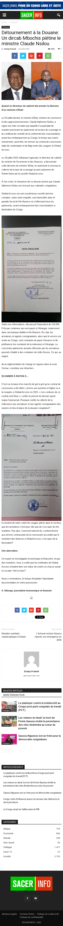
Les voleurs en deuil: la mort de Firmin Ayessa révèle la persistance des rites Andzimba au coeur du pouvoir (29, 784)
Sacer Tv (7, 851)
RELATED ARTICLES (12, 690)
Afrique (6, 828)
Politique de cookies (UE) (48, 914)
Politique (5, 27)
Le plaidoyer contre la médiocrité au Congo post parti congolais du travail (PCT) (39, 706)
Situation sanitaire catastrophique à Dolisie (14, 635)
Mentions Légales (9, 914)
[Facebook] (27, 898)
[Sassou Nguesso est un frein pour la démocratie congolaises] (9, 739)
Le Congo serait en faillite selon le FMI (21, 809)
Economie (8, 833)
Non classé (8, 842)
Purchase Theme (27, 914)
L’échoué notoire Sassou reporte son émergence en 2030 (48, 636)
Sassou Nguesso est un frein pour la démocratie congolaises (32, 793)
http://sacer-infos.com (31, 676)
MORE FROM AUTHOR (14, 695)
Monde (6, 837)
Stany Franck (10, 49)
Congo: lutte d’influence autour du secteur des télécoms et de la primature (31, 801)
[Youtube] (36, 898)
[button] (58, 15)
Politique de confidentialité (31, 917)
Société (7, 856)
